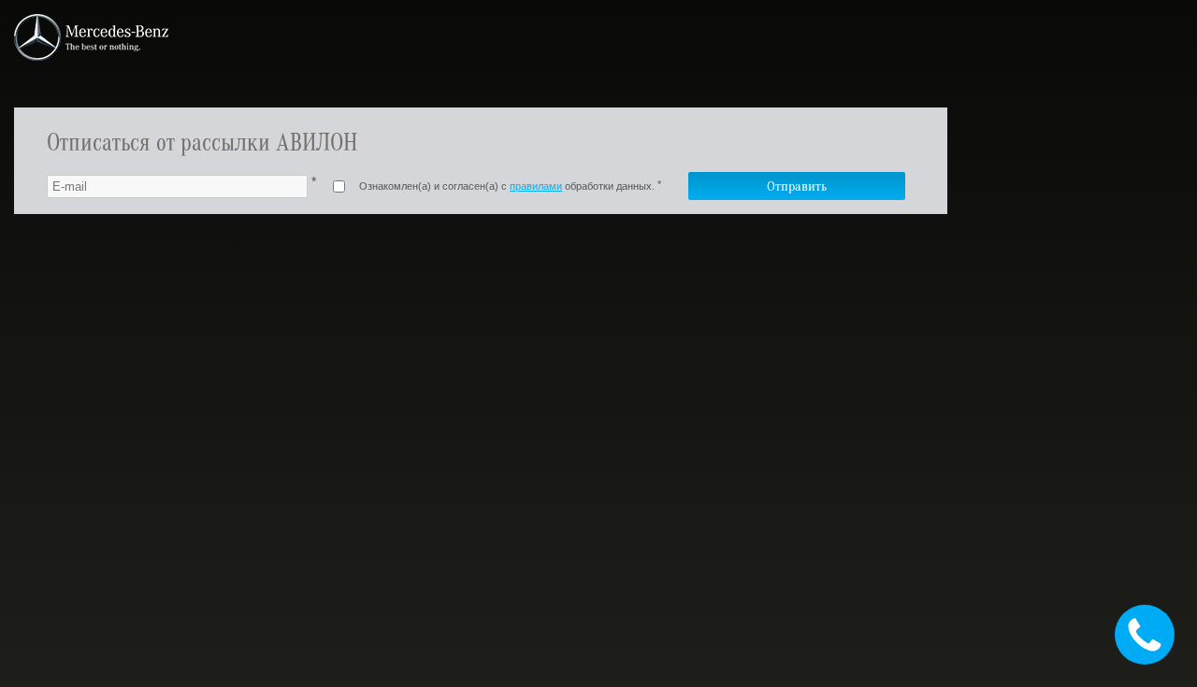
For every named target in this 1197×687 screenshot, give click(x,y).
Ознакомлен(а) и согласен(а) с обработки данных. (507, 186)
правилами (536, 186)
